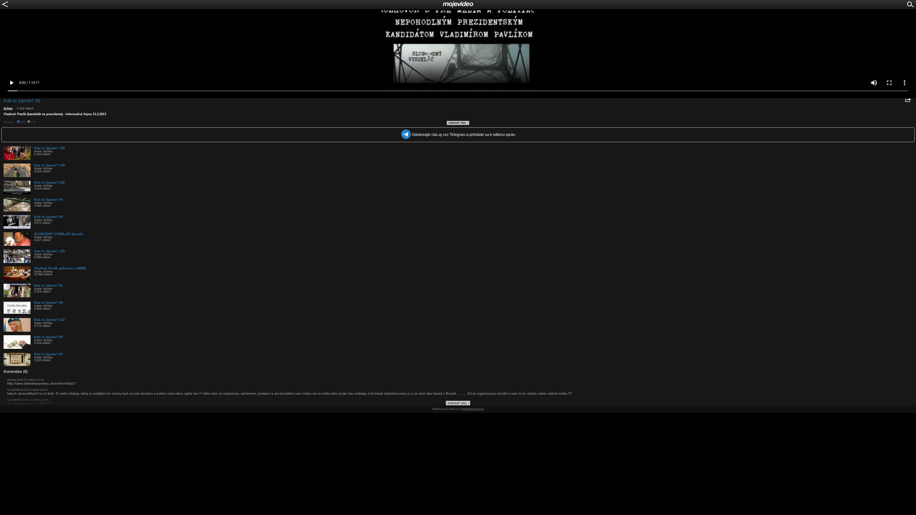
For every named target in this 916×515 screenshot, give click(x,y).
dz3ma (8, 108)
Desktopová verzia (473, 408)
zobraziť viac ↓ (458, 122)
